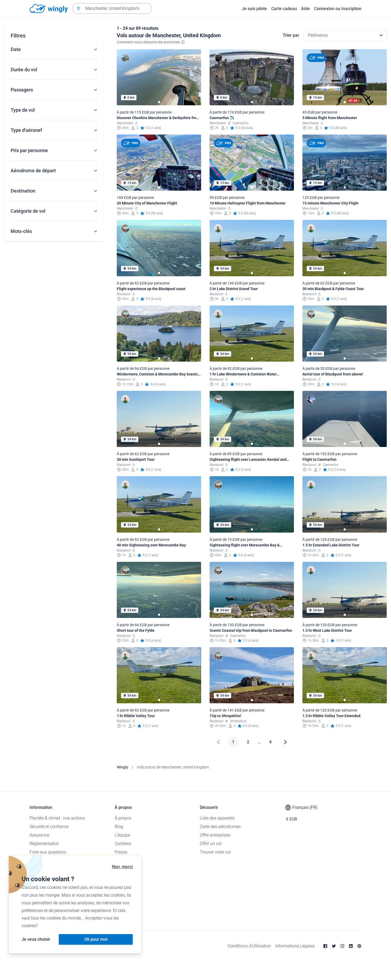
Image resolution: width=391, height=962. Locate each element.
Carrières (123, 843)
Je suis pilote (254, 8)
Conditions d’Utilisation (249, 945)
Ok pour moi (95, 939)
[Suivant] (285, 742)
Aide (305, 8)
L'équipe (122, 835)
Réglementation (44, 843)
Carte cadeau (284, 8)
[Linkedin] (351, 946)
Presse (121, 852)
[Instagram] (342, 946)
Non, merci (122, 866)
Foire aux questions (48, 852)
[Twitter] (334, 946)
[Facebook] (325, 946)
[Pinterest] (359, 946)
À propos (123, 818)
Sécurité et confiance (49, 826)
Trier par (291, 35)
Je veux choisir (36, 939)
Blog (119, 826)
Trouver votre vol (215, 852)
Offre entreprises (215, 835)
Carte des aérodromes (220, 826)
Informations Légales (295, 945)
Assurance (39, 835)
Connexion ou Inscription (337, 8)
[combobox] (112, 8)
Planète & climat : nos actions (57, 818)
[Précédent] (218, 742)
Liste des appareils (217, 818)
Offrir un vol (211, 843)
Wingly (122, 767)
